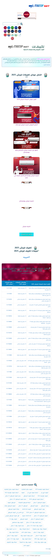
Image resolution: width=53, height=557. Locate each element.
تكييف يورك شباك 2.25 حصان (34, 526)
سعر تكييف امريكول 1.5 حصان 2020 (35, 513)
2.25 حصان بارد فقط (21, 355)
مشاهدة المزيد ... (46, 65)
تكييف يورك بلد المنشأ (25, 542)
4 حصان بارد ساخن (22, 450)
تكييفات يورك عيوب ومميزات (39, 529)
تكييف (23, 493)
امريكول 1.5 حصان (23, 506)
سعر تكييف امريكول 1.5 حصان (13, 496)
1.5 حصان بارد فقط (22, 288)
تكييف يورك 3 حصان (12, 536)
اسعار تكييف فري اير (32, 493)
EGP (9, 288)
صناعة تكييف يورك (14, 532)
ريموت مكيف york (26, 532)
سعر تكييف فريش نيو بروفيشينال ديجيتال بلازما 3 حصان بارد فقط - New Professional (39, 400)
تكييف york (26, 546)
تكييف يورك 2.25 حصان (13, 539)
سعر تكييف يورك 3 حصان (17, 526)
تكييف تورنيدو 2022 (42, 496)
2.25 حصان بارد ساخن (21, 361)
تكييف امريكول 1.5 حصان (37, 519)
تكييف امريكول (24, 519)
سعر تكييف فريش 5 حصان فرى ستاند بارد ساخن (40, 454)
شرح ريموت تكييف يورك (26, 536)
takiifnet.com (15, 555)
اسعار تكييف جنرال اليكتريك (11, 489)
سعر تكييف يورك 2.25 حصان (33, 522)
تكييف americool (26, 509)
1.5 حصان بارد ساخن (21, 299)
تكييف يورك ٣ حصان (40, 536)
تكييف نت (27, 555)
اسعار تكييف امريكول (29, 496)
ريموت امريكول (45, 506)
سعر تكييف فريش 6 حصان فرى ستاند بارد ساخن (40, 461)
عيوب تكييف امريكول (39, 509)
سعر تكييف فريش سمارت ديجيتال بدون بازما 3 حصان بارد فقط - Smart (40, 428)
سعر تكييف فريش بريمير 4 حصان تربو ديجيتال (40, 450)
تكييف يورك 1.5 (13, 519)
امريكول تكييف (11, 503)
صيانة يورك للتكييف (12, 542)
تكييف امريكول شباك (10, 506)
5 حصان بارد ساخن (22, 454)
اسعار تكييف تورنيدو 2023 (42, 489)
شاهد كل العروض (26, 234)
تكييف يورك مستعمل (17, 522)
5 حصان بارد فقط (22, 458)
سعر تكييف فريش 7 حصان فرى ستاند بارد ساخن (40, 465)
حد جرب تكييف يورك (11, 529)
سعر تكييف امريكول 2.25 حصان (18, 499)
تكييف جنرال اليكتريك (26, 489)
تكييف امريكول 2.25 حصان (41, 516)
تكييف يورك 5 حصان (38, 532)
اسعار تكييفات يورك (24, 529)
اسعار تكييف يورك (26, 539)
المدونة (26, 473)
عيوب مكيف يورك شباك (40, 542)
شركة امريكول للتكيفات (24, 503)
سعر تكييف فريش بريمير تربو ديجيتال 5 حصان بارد (39, 458)
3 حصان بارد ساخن (22, 411)
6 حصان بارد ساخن (22, 461)
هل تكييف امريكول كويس (12, 516)
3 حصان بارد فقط (22, 400)
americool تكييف (26, 516)
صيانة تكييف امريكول (13, 509)
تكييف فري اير (44, 493)
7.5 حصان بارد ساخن (21, 465)
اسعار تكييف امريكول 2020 (36, 499)
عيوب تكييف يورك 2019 (40, 539)
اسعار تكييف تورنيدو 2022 (11, 493)
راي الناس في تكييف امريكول (15, 513)
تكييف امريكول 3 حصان (39, 503)
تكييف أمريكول (34, 506)
